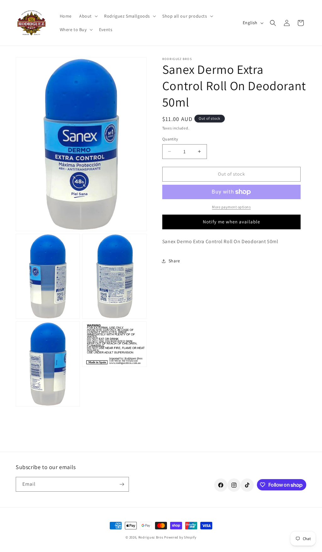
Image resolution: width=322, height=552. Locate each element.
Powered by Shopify (180, 537)
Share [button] (174, 261)
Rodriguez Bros (151, 537)
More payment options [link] (231, 207)
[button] (87, 16)
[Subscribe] (122, 484)
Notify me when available (231, 222)
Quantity (170, 139)
